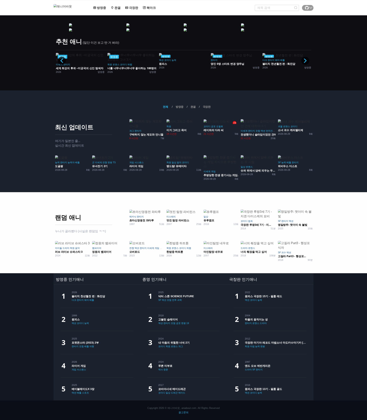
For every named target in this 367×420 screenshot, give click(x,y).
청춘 (165, 369)
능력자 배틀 (74, 162)
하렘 (129, 64)
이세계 (59, 64)
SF (279, 162)
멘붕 (110, 162)
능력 (174, 60)
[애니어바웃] (69, 4)
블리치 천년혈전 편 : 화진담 (88, 296)
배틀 (282, 60)
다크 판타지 (268, 60)
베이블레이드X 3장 (83, 388)
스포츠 (85, 392)
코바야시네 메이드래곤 (172, 388)
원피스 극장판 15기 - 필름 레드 (263, 296)
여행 (91, 346)
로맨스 (116, 64)
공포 (213, 126)
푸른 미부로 (165, 365)
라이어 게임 (79, 365)
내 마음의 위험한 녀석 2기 (174, 342)
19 (187, 323)
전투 (174, 300)
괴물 (280, 126)
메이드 (181, 392)
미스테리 (171, 216)
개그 (131, 131)
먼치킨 (269, 131)
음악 (179, 162)
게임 (131, 162)
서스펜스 (139, 162)
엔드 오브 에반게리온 (257, 365)
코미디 (123, 64)
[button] (305, 61)
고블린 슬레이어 (168, 319)
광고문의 (183, 412)
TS (114, 162)
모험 (258, 131)
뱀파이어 (96, 248)
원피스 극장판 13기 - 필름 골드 (263, 388)
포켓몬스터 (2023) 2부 (85, 342)
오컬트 (219, 126)
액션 (161, 60)
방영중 (101, 7)
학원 (109, 64)
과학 (179, 300)
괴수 (283, 252)
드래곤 (174, 392)
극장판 (133, 7)
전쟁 (104, 162)
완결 (117, 7)
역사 (160, 369)
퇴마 (277, 60)
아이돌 (58, 248)
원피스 (76, 319)
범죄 (250, 221)
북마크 (151, 7)
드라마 (66, 248)
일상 (174, 162)
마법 (252, 346)
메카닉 (132, 216)
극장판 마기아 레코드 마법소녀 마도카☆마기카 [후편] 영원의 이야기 (276, 342)
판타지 (66, 64)
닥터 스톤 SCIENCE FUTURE (176, 296)
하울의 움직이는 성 (256, 319)
